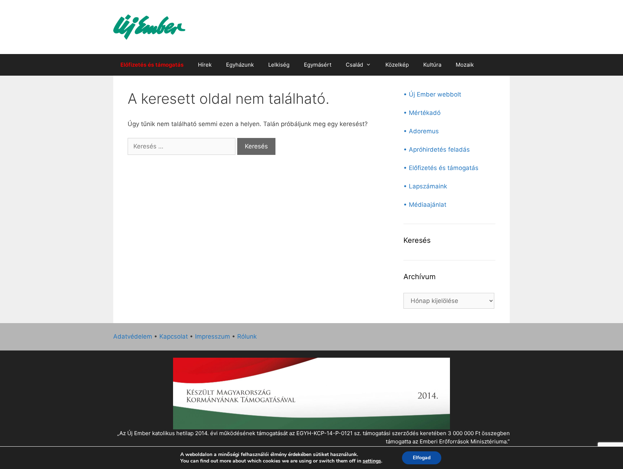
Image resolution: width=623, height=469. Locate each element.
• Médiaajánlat (424, 204)
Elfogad (421, 457)
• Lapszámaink (425, 186)
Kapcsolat (173, 336)
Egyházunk (240, 64)
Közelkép (397, 64)
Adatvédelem (132, 336)
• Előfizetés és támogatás (440, 167)
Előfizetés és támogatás (152, 64)
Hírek (205, 64)
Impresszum (212, 336)
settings (372, 461)
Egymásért (317, 64)
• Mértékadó (422, 112)
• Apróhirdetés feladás (436, 149)
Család (354, 64)
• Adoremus (421, 131)
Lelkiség (279, 64)
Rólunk (247, 336)
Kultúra (432, 64)
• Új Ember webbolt (432, 94)
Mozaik (465, 64)
